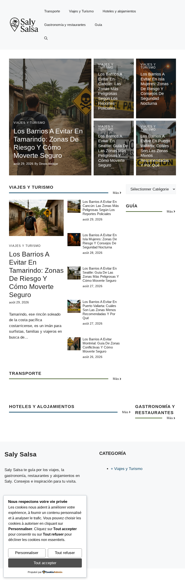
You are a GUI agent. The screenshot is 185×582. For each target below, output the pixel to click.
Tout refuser (65, 553)
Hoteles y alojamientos (119, 11)
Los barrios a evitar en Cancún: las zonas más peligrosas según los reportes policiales (110, 91)
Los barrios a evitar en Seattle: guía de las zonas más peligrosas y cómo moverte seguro (113, 151)
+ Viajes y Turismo (126, 469)
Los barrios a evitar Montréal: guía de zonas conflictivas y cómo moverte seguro (101, 345)
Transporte (52, 11)
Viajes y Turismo (81, 11)
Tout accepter (45, 563)
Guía (98, 25)
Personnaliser (26, 553)
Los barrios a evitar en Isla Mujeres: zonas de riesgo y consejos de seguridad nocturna (155, 89)
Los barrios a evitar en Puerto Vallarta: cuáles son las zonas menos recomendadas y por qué (155, 151)
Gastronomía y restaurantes (65, 25)
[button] (46, 38)
